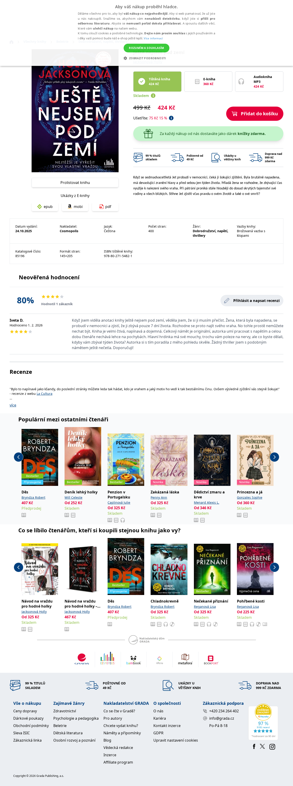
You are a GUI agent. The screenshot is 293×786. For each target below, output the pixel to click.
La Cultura (44, 393)
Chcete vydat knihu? (120, 725)
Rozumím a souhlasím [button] (146, 48)
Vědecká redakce (118, 747)
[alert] (146, 33)
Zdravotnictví (64, 710)
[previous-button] (18, 457)
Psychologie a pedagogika (76, 718)
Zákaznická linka (27, 740)
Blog (107, 740)
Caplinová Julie (119, 502)
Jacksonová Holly (34, 611)
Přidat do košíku (259, 113)
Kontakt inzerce (167, 725)
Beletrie (60, 725)
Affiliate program (118, 762)
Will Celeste (73, 497)
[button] (146, 58)
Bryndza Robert (33, 497)
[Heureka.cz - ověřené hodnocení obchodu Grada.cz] (264, 722)
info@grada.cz (221, 718)
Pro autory (112, 718)
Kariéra (159, 718)
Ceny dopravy (25, 710)
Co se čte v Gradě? (119, 710)
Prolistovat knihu (75, 182)
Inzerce (109, 754)
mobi (78, 206)
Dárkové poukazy (28, 718)
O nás (158, 710)
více (13, 405)
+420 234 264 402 (224, 710)
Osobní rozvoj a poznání (74, 740)
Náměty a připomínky (122, 732)
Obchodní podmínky (31, 725)
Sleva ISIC (21, 732)
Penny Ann (159, 497)
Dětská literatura (68, 732)
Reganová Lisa (205, 606)
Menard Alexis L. (206, 502)
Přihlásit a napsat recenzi (256, 300)
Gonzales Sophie (249, 497)
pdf (108, 206)
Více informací (153, 38)
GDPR (158, 732)
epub (48, 206)
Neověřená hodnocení (49, 277)
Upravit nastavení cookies (175, 740)
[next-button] (274, 457)
